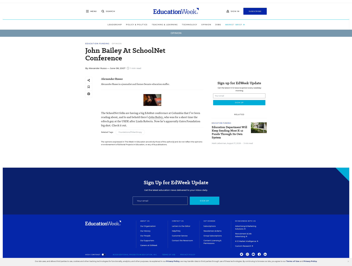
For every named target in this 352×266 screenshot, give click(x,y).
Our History (145, 231)
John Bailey (156, 117)
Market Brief (234, 24)
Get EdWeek (209, 221)
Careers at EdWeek (148, 245)
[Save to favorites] (88, 87)
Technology (189, 24)
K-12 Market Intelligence (246, 241)
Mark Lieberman (219, 143)
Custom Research (243, 246)
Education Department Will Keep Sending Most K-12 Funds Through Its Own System (229, 132)
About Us (144, 221)
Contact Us (178, 221)
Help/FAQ (176, 231)
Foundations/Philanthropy (130, 132)
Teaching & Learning (165, 24)
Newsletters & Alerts (213, 231)
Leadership (115, 24)
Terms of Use (168, 255)
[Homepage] (176, 11)
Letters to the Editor (181, 226)
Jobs (218, 24)
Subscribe (255, 11)
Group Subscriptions (213, 236)
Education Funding (97, 44)
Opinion (206, 24)
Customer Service (180, 236)
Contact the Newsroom (182, 241)
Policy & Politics (136, 24)
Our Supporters (147, 241)
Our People (145, 236)
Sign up (204, 201)
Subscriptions (210, 226)
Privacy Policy (187, 255)
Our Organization (148, 226)
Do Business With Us (245, 221)
